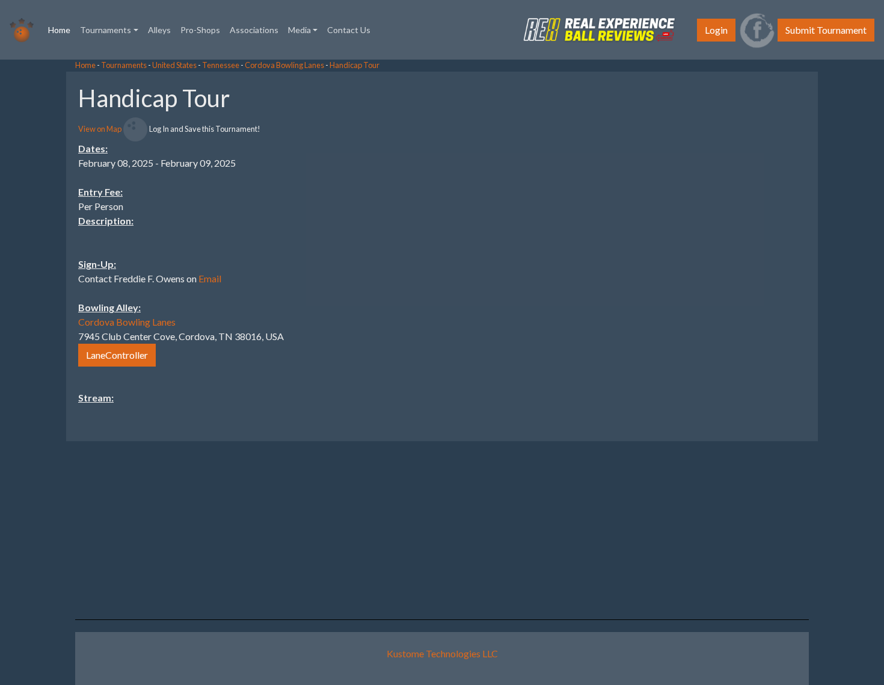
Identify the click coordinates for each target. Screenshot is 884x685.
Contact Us (348, 30)
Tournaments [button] (105, 30)
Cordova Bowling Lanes (284, 65)
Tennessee (220, 65)
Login (716, 30)
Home (61, 29)
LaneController (117, 355)
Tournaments (124, 65)
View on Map (99, 129)
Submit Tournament (826, 30)
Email (209, 278)
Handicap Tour (354, 65)
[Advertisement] (788, 252)
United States (174, 65)
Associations (254, 30)
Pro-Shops (200, 30)
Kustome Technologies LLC (442, 653)
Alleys (159, 30)
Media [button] (299, 30)
